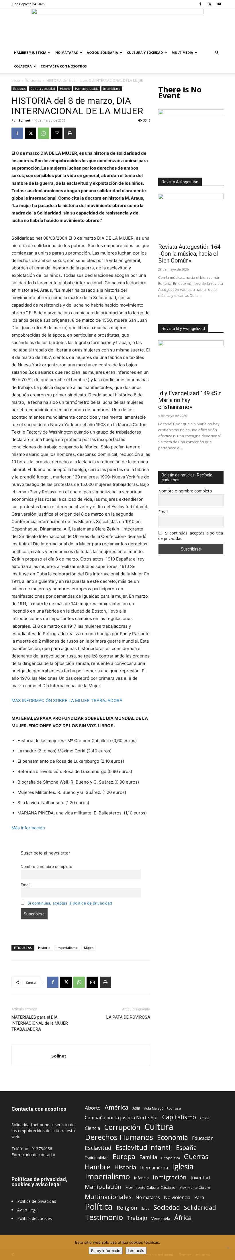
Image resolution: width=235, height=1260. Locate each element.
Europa (124, 1157)
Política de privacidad (36, 1201)
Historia (65, 89)
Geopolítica (170, 1158)
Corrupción (122, 1127)
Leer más (136, 1250)
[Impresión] (70, 133)
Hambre (97, 1167)
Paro (199, 1198)
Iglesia (182, 1167)
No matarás (148, 1198)
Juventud (200, 1178)
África (183, 1218)
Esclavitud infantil (143, 1147)
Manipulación (103, 1187)
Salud (145, 1208)
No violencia (177, 1198)
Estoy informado (105, 1250)
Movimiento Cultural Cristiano (150, 1187)
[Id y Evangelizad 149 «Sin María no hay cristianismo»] (191, 363)
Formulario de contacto (33, 1154)
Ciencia (92, 1128)
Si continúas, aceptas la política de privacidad (70, 903)
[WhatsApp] (43, 133)
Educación (203, 1138)
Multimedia (182, 52)
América (116, 1107)
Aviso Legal (27, 1210)
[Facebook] (200, 4)
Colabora (23, 66)
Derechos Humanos (119, 1137)
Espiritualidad (97, 1157)
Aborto (93, 1108)
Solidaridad (200, 1208)
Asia (136, 1108)
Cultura (158, 1127)
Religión (127, 1208)
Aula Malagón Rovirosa (162, 1108)
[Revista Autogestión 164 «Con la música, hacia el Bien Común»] (191, 217)
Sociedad (167, 1207)
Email (25, 885)
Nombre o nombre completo (46, 866)
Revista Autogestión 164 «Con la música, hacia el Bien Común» (189, 253)
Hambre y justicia (30, 52)
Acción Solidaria (102, 52)
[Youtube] (219, 4)
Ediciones (33, 80)
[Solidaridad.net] (117, 27)
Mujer (88, 947)
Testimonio (104, 1217)
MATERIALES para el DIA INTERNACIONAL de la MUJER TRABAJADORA (39, 1023)
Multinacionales (108, 1197)
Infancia (141, 1177)
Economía (172, 1137)
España (186, 1147)
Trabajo (137, 1218)
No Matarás (66, 52)
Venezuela (160, 1218)
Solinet (24, 120)
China (204, 1118)
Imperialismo (111, 89)
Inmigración (170, 1177)
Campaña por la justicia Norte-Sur (121, 1118)
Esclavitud (98, 1148)
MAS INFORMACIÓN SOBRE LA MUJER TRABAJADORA (66, 700)
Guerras (196, 1157)
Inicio (15, 80)
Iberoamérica (154, 1168)
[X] (209, 4)
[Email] (56, 133)
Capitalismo (179, 1117)
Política (99, 1206)
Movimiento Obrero (194, 1188)
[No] (228, 1248)
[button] (217, 52)
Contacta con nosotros (64, 66)
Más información (28, 827)
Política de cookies (34, 1218)
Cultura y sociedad (145, 52)
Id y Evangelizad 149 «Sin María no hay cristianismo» (190, 400)
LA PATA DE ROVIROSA (128, 1017)
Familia (148, 1157)
